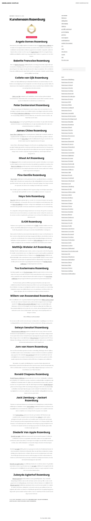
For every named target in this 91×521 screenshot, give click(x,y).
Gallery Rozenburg (43, 499)
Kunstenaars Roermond (67, 234)
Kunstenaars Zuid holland (67, 259)
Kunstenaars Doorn (66, 110)
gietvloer (63, 34)
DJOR (36, 225)
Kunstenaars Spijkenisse (67, 155)
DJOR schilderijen (38, 240)
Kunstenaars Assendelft (67, 113)
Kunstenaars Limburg (67, 270)
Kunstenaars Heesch (66, 175)
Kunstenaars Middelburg (67, 79)
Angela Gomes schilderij (45, 45)
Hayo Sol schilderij (17, 204)
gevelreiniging (65, 32)
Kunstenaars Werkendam (67, 240)
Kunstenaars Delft (66, 102)
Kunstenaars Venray (66, 206)
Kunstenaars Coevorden (67, 231)
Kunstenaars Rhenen (66, 214)
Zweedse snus (65, 60)
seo (62, 46)
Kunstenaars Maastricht (67, 141)
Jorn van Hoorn (30, 355)
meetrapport (64, 37)
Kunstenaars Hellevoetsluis (68, 192)
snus (62, 49)
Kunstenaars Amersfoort (67, 228)
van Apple (17, 449)
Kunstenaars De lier (66, 200)
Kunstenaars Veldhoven (67, 169)
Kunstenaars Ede (65, 254)
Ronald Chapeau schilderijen (17, 378)
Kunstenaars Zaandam (67, 211)
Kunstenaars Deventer (67, 82)
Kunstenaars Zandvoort (67, 217)
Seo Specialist (44, 518)
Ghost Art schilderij (16, 166)
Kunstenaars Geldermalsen (68, 273)
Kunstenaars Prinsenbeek (68, 147)
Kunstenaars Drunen (66, 220)
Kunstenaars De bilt (66, 189)
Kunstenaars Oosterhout (67, 152)
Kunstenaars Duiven (66, 262)
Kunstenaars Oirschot (67, 88)
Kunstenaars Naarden (67, 133)
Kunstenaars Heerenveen (68, 135)
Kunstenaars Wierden (67, 130)
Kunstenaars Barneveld (67, 93)
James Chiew (25, 138)
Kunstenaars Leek (66, 183)
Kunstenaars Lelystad (67, 85)
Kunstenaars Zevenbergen (68, 96)
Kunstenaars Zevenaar (67, 158)
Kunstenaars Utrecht (66, 223)
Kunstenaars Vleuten (66, 268)
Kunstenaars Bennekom (67, 124)
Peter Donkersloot (14, 121)
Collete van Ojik (16, 96)
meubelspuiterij (65, 40)
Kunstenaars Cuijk (66, 172)
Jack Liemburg (30, 406)
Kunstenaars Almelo (66, 195)
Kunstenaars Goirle (66, 242)
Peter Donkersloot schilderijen (22, 113)
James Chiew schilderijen (16, 134)
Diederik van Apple (15, 436)
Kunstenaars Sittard (66, 127)
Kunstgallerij (13, 501)
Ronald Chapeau (48, 384)
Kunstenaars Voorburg (67, 90)
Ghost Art (14, 162)
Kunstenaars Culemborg (67, 186)
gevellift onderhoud (66, 29)
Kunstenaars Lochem (66, 245)
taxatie (63, 54)
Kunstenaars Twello (66, 225)
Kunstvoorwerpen (31, 501)
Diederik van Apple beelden (17, 464)
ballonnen (63, 18)
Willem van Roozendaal (47, 299)
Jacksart (40, 417)
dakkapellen (64, 20)
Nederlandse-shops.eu (10, 3)
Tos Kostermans (28, 272)
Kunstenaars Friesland (67, 161)
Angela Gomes (34, 52)
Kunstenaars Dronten (67, 99)
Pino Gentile (14, 179)
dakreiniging (64, 23)
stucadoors (64, 51)
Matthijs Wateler (40, 255)
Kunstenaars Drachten (67, 209)
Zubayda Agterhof (17, 478)
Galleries (18, 499)
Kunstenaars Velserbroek (67, 180)
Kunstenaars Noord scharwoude (69, 251)
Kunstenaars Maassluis (67, 121)
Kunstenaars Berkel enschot (68, 116)
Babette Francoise (19, 64)
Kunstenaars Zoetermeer (68, 166)
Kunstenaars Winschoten (67, 256)
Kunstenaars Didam (66, 104)
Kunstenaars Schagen (67, 203)
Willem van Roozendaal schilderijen (27, 304)
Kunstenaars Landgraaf (67, 107)
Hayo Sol (12, 200)
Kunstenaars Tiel (65, 138)
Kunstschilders (22, 501)
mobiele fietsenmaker (67, 43)
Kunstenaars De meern (67, 144)
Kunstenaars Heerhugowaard (69, 119)
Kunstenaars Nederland (67, 178)
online (49, 518)
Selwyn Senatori (34, 338)
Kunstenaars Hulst (66, 265)
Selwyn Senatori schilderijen (18, 331)
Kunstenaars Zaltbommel (67, 248)
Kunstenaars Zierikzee (67, 197)
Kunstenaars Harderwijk (67, 164)
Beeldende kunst (33, 499)
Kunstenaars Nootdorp (67, 237)
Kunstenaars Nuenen (66, 149)
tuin (62, 57)
